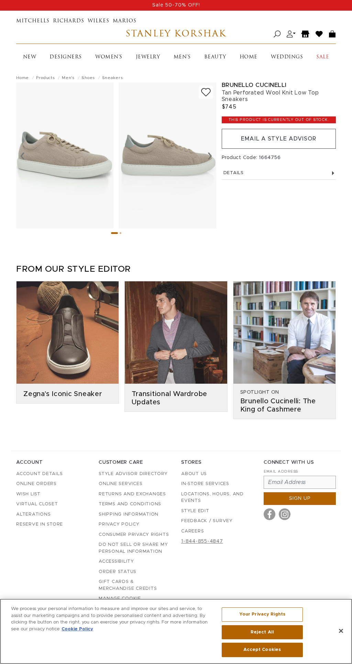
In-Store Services (205, 484)
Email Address (281, 471)
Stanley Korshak (175, 34)
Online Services (120, 484)
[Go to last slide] (22, 155)
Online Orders (36, 484)
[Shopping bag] (332, 34)
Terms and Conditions (130, 504)
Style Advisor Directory (133, 474)
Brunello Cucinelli (254, 85)
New (29, 57)
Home (248, 57)
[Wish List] (319, 34)
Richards (68, 21)
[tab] (114, 233)
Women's (108, 57)
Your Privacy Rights (262, 614)
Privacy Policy (119, 524)
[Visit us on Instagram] (284, 514)
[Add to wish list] (206, 92)
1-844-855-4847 (202, 541)
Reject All (262, 632)
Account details (39, 474)
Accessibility (116, 561)
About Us (194, 474)
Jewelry (148, 57)
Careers (192, 531)
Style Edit (195, 511)
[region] (176, 631)
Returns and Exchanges (132, 494)
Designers (66, 57)
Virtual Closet (37, 504)
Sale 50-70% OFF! (176, 5)
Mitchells (33, 21)
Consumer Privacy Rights (134, 534)
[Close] (341, 631)
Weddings (287, 57)
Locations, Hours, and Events (212, 497)
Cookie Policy (77, 629)
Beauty (215, 57)
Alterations (33, 514)
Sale (322, 57)
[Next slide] (210, 155)
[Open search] (277, 34)
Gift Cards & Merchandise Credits (128, 585)
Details (233, 173)
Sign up (300, 498)
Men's (182, 57)
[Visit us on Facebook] (269, 514)
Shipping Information (128, 514)
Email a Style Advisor (278, 139)
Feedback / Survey (207, 521)
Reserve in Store (39, 524)
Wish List (28, 494)
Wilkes (98, 21)
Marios (124, 21)
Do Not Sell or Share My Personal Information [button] (133, 548)
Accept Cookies (262, 650)
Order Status (117, 572)
